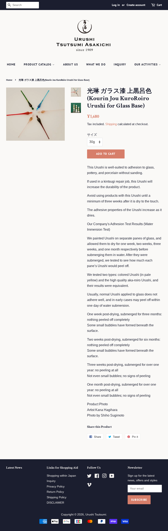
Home (11, 64)
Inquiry (120, 64)
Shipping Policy (56, 497)
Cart (159, 5)
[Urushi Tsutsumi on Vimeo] (89, 485)
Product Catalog (38, 64)
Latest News (14, 468)
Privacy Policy (56, 486)
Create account (136, 5)
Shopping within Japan (61, 475)
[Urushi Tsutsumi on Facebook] (96, 476)
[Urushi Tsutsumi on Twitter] (89, 476)
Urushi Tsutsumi (95, 514)
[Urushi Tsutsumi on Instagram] (104, 476)
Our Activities (146, 64)
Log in (116, 5)
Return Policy (55, 491)
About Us (70, 64)
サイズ (92, 134)
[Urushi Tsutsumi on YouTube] (111, 476)
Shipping (111, 124)
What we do (96, 64)
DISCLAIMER (55, 502)
